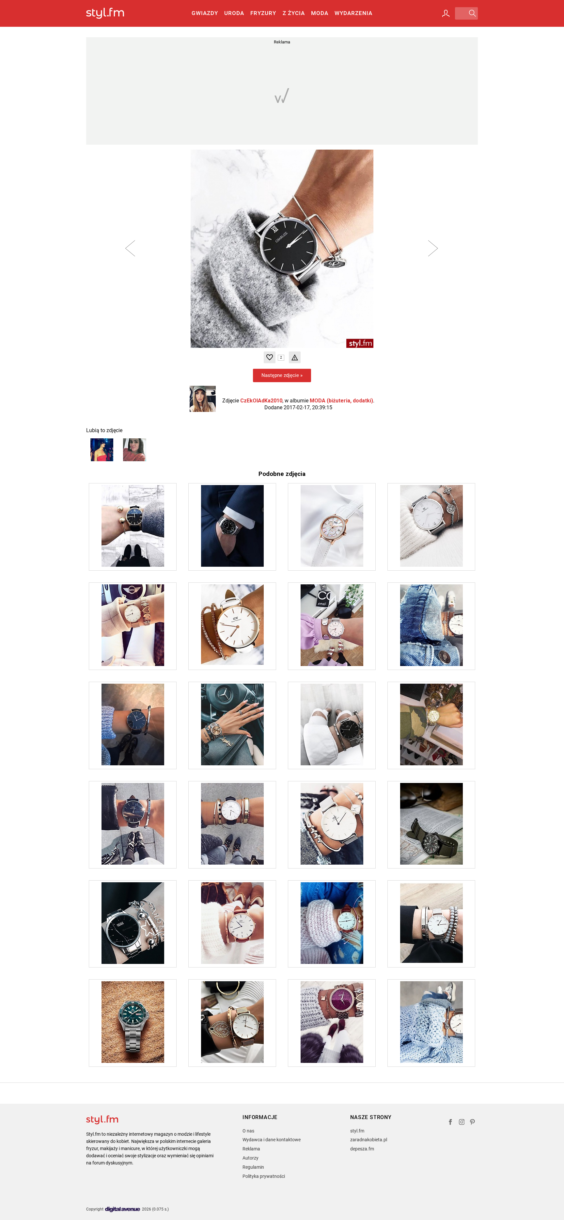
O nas (248, 1130)
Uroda (234, 13)
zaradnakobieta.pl (368, 1139)
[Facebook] (450, 1123)
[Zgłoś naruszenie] (295, 357)
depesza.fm (362, 1148)
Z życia (294, 13)
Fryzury (263, 13)
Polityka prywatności (264, 1176)
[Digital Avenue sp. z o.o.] (122, 1209)
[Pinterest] (473, 1123)
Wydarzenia (353, 13)
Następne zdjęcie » (282, 375)
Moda (319, 13)
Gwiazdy (205, 13)
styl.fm (357, 1130)
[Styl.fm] (112, 13)
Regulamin (253, 1167)
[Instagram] (462, 1123)
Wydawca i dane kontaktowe (272, 1139)
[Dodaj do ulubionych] (269, 357)
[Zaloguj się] (446, 13)
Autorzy (250, 1158)
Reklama (251, 1148)
